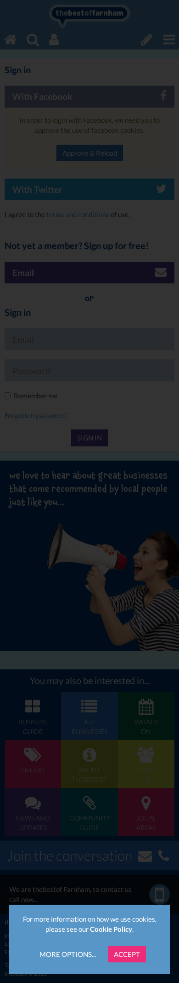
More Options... (67, 954)
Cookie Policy (111, 929)
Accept (127, 954)
